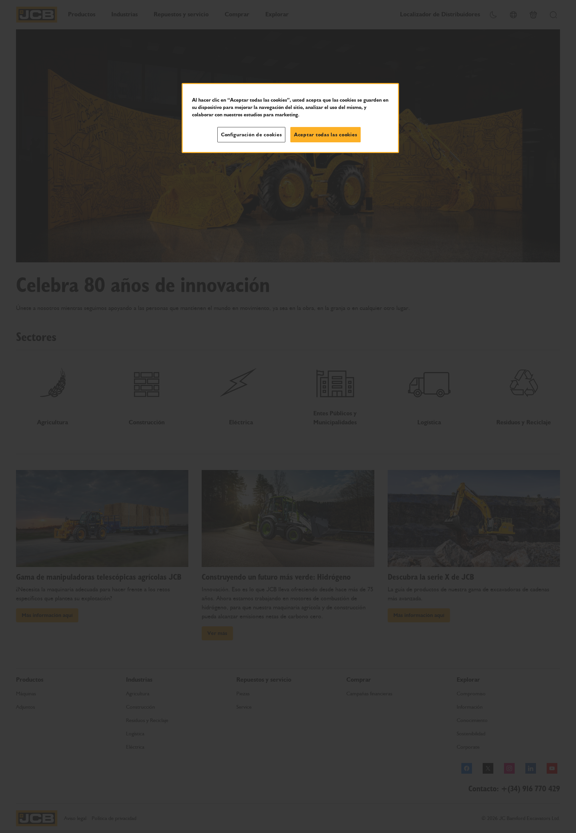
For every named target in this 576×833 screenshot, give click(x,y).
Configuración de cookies (251, 135)
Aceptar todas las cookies (325, 135)
